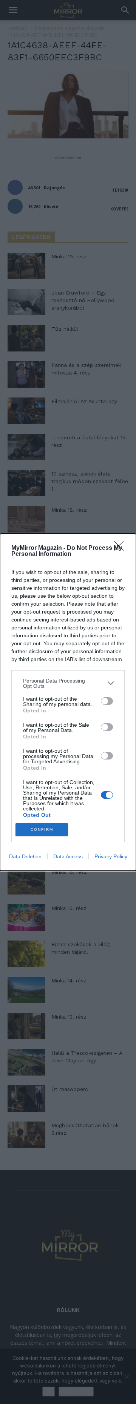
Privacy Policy (110, 856)
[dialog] (68, 702)
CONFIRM (42, 829)
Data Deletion (25, 856)
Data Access (68, 856)
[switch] (107, 701)
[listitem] (68, 683)
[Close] (121, 548)
